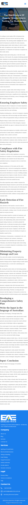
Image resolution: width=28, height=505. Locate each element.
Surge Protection (5, 460)
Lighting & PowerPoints (7, 449)
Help (2, 480)
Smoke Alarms (5, 465)
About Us (3, 433)
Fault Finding (4, 457)
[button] (25, 4)
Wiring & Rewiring (5, 454)
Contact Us (4, 442)
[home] (7, 3)
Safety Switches (5, 462)
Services (3, 439)
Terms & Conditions (6, 478)
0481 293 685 (7, 488)
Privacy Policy (4, 475)
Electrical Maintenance (7, 452)
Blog (2, 436)
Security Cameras (6, 468)
